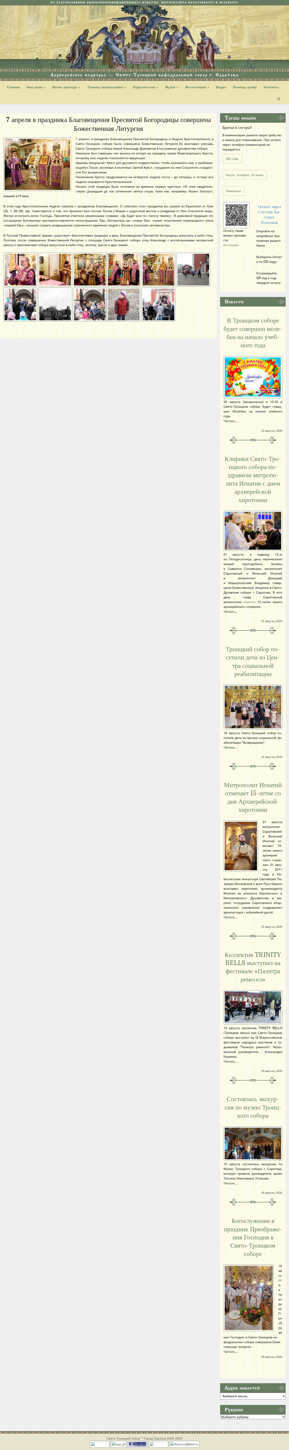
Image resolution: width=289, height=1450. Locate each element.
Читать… (231, 420)
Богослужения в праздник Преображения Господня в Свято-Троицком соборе (253, 1237)
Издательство (144, 87)
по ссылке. (231, 244)
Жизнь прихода (65, 87)
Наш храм (35, 87)
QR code (232, 158)
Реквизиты (233, 191)
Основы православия (105, 87)
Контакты (271, 87)
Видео (221, 87)
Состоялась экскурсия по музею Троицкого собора (253, 1107)
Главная (13, 87)
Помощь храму (245, 87)
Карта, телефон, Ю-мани (244, 175)
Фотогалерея (196, 87)
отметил (249, 601)
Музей (170, 87)
